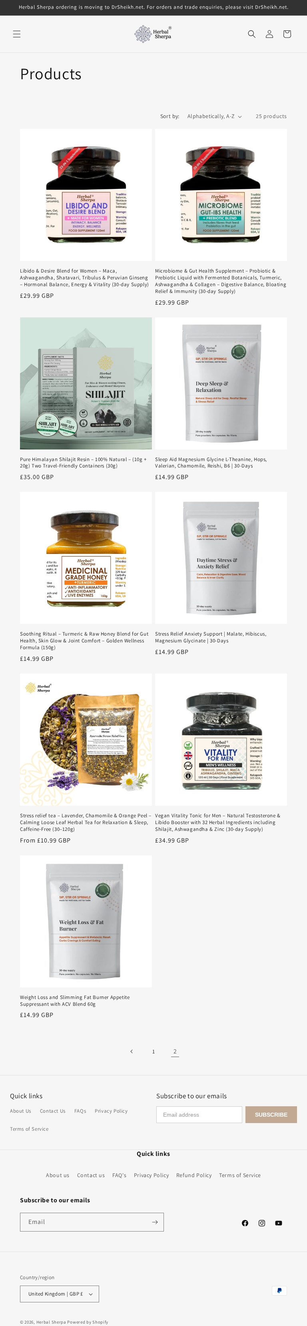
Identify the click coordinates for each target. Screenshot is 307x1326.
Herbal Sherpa (51, 1322)
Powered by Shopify (87, 1322)
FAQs (80, 1110)
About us (58, 1175)
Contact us (91, 1175)
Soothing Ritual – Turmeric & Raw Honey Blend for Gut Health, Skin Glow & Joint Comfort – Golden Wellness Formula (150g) (84, 641)
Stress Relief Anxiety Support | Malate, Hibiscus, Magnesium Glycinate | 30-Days (210, 637)
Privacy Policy (111, 1110)
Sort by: (169, 116)
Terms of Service (29, 1128)
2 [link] (175, 1051)
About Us (20, 1110)
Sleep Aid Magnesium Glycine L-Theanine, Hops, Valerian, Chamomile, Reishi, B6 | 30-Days (211, 462)
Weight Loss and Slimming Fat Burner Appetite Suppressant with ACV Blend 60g (75, 1000)
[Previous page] (132, 1051)
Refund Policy (194, 1175)
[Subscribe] (154, 1222)
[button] (17, 34)
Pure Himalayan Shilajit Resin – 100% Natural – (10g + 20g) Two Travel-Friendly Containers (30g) (83, 462)
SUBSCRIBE (271, 1114)
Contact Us (53, 1110)
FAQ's (119, 1175)
